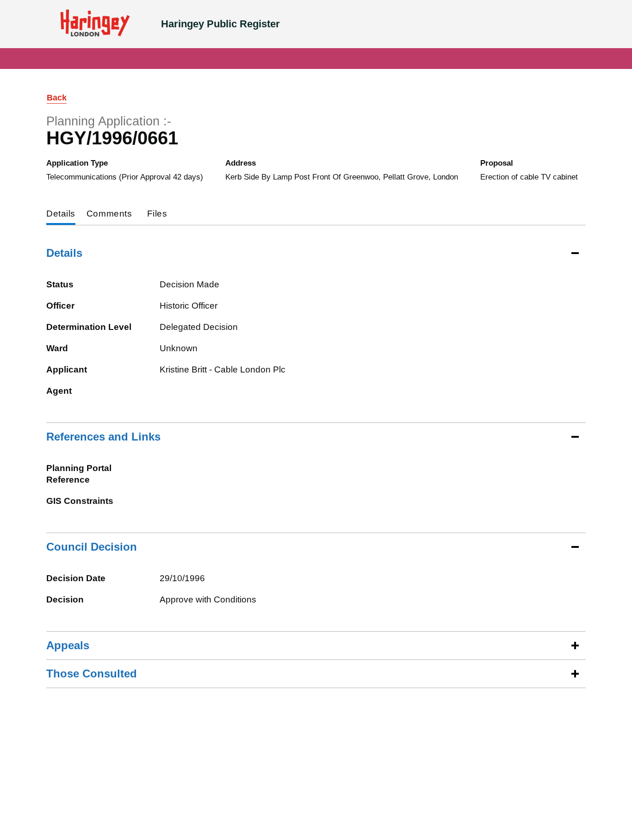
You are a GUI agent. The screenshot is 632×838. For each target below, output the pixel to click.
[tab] (60, 214)
